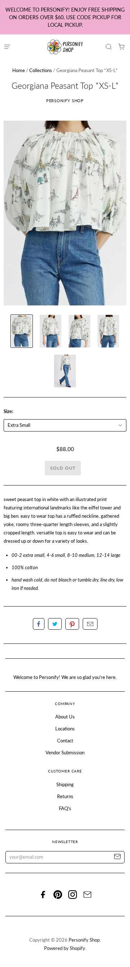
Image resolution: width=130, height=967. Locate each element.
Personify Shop (65, 100)
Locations (65, 728)
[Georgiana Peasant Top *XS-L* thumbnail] (21, 331)
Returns (65, 796)
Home (18, 70)
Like (38, 624)
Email (90, 624)
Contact (65, 740)
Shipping (65, 784)
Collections (40, 70)
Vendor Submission (65, 752)
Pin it (72, 624)
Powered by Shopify (64, 948)
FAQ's (65, 808)
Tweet (55, 624)
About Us (65, 717)
